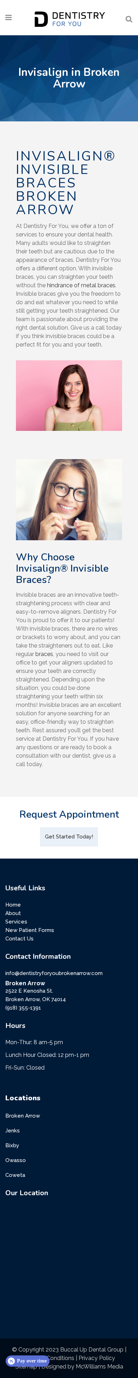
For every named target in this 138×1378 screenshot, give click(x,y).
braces (44, 654)
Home (13, 905)
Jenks (12, 1130)
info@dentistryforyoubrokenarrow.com (54, 973)
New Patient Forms (29, 930)
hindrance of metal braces (81, 285)
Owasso (15, 1160)
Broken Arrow (22, 1116)
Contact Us (19, 938)
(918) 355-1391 (23, 1008)
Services (16, 922)
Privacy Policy (97, 1358)
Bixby (12, 1145)
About (13, 913)
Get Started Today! (69, 837)
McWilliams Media (99, 1366)
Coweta (15, 1175)
